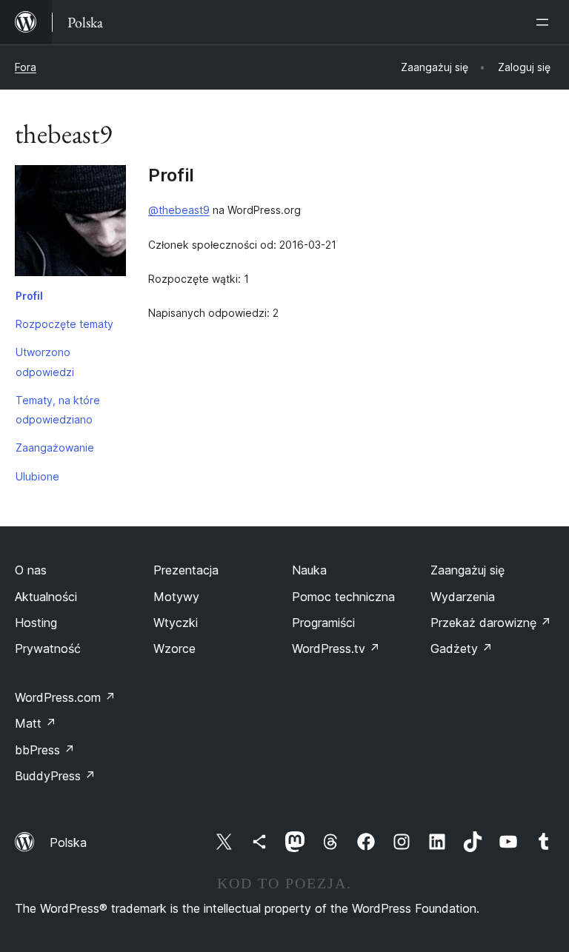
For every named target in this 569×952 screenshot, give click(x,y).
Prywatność (48, 648)
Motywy (176, 596)
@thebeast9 (179, 210)
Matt (35, 723)
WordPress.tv (336, 648)
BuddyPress (55, 775)
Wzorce (174, 648)
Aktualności (46, 596)
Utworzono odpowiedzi (45, 362)
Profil (29, 295)
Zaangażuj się (467, 570)
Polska (68, 842)
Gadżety (461, 648)
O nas (31, 570)
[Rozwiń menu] (545, 22)
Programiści (323, 622)
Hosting (36, 622)
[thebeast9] (70, 223)
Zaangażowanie (55, 447)
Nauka (309, 570)
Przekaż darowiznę (490, 622)
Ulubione (37, 476)
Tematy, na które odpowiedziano (58, 410)
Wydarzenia (462, 596)
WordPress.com (65, 697)
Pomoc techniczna (343, 596)
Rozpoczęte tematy (64, 324)
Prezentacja (186, 570)
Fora (25, 67)
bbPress (45, 750)
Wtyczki (175, 622)
